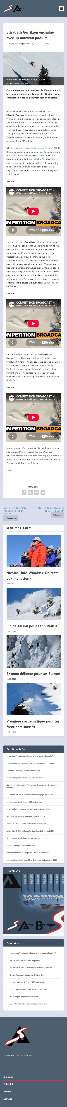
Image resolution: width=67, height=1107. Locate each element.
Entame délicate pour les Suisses (34, 673)
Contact (7, 1098)
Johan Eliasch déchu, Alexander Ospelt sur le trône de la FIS (30, 831)
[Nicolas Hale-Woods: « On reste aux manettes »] (34, 551)
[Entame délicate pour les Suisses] (34, 651)
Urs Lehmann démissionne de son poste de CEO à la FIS (28, 838)
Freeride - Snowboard (42, 44)
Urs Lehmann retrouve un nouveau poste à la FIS (26, 816)
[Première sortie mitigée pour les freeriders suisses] (34, 699)
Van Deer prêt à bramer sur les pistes (24, 996)
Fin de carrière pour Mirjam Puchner (21, 845)
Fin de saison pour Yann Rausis (32, 626)
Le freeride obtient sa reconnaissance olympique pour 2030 (30, 795)
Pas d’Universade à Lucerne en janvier (25, 960)
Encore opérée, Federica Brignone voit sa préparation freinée (30, 756)
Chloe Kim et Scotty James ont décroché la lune (28, 1004)
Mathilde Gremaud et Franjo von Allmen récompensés (28, 852)
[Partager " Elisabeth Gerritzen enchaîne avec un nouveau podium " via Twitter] (30, 492)
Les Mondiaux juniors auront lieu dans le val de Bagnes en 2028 (32, 860)
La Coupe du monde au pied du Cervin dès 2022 (28, 989)
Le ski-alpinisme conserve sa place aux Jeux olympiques (28, 809)
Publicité (8, 1084)
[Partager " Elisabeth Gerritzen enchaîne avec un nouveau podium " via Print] (43, 492)
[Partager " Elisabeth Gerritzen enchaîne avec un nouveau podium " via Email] (37, 492)
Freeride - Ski (28, 44)
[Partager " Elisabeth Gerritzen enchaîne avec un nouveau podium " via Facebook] (24, 492)
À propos (8, 1076)
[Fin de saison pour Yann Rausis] (34, 604)
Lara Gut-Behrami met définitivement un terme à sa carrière (30, 763)
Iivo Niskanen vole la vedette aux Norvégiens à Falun (31, 967)
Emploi (7, 1091)
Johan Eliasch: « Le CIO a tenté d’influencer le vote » (27, 824)
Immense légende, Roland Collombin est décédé (25, 778)
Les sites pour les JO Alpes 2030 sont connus (24, 802)
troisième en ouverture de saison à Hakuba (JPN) (34, 148)
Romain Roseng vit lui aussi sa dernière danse (27, 975)
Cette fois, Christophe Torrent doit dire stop (23, 770)
